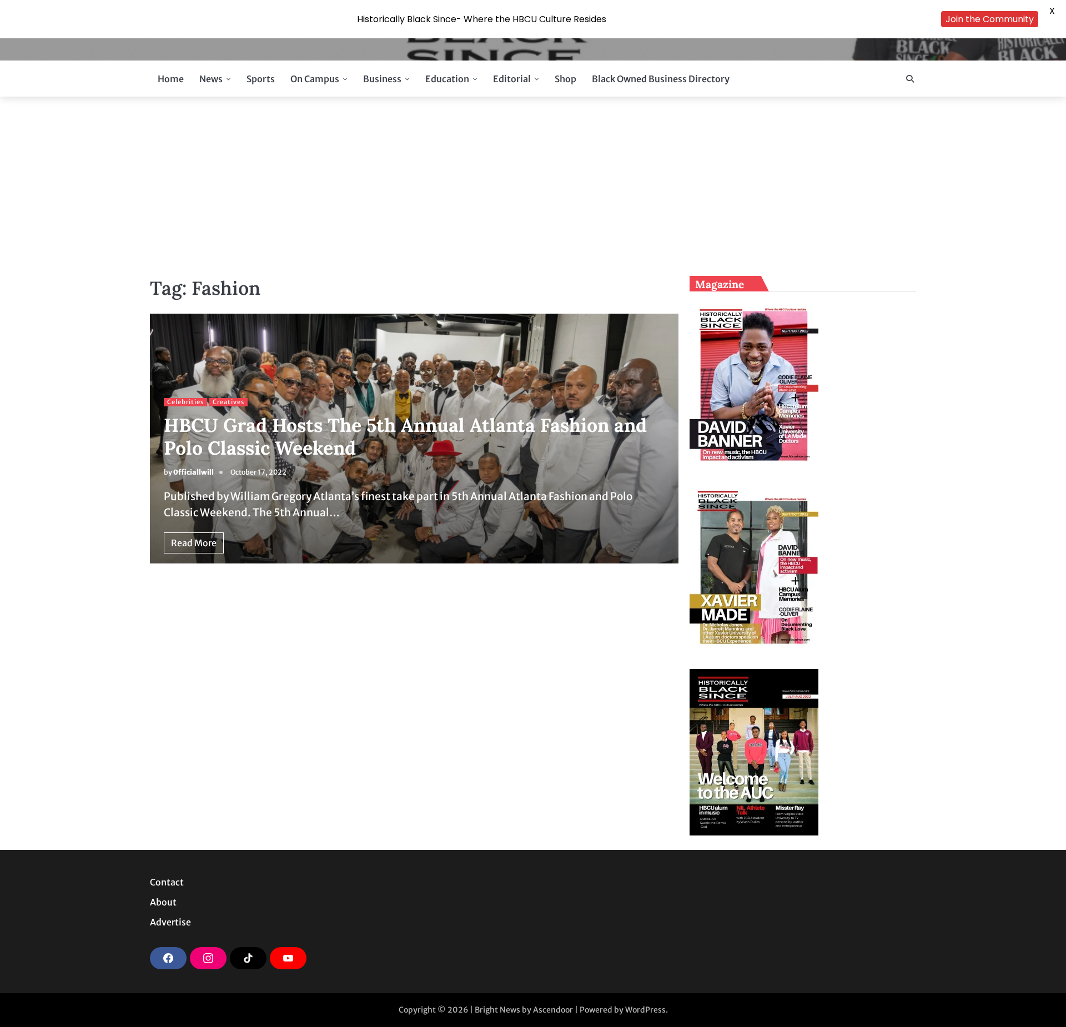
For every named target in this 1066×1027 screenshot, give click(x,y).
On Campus (314, 78)
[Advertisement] (533, 185)
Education (447, 78)
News (211, 78)
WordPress (645, 1010)
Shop (565, 78)
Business (382, 78)
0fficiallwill (193, 472)
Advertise (170, 922)
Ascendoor (553, 1010)
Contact (167, 882)
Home (171, 78)
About (163, 902)
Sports (261, 78)
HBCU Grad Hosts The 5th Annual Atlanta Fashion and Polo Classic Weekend (405, 436)
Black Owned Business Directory (661, 78)
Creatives (228, 402)
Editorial (512, 78)
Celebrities (185, 402)
